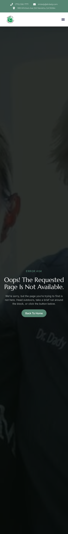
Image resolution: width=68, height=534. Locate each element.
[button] (63, 19)
